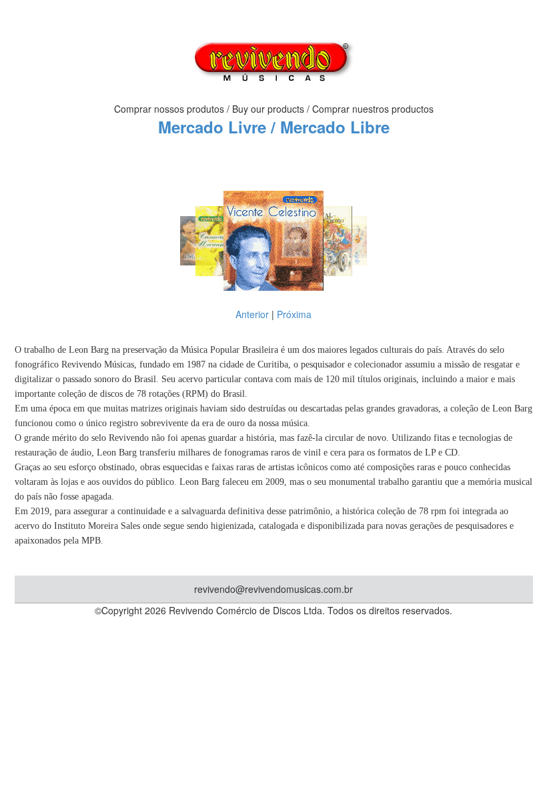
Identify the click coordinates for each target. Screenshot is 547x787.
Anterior (252, 314)
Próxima (294, 314)
